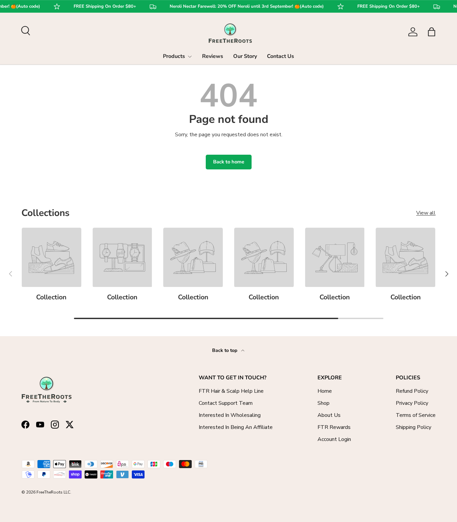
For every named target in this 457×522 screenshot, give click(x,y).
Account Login (334, 439)
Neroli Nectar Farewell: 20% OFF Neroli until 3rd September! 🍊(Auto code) (243, 6)
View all (426, 213)
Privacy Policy (412, 403)
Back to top (225, 350)
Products (174, 56)
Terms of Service (416, 415)
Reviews (212, 56)
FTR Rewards (334, 427)
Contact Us (280, 56)
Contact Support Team (226, 403)
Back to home (228, 161)
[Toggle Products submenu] (190, 57)
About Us (329, 415)
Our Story (245, 56)
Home (324, 391)
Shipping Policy (413, 427)
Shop (323, 403)
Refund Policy (412, 391)
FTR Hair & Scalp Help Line (231, 391)
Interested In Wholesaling (230, 415)
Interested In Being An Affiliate (236, 427)
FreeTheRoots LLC (53, 492)
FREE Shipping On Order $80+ (101, 6)
